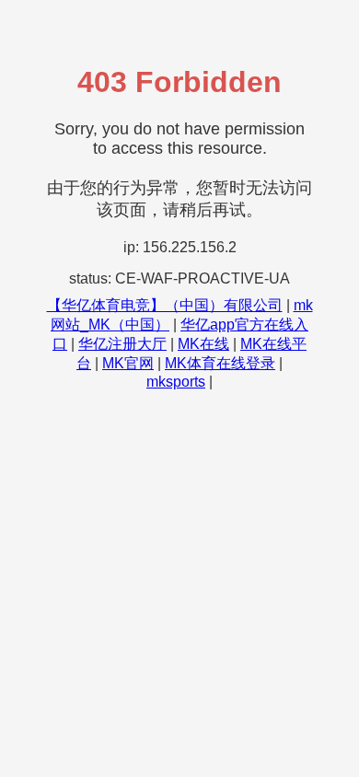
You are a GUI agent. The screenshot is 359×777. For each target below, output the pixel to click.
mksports (175, 381)
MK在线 (203, 344)
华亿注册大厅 (122, 344)
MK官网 (128, 363)
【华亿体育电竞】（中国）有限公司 (165, 305)
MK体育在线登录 (220, 363)
